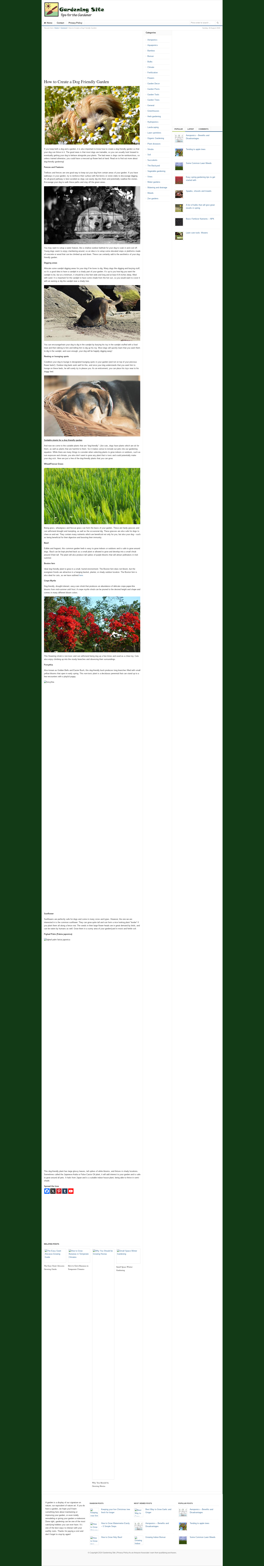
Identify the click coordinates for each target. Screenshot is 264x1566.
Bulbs (149, 62)
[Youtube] (70, 1191)
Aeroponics (152, 40)
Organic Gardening (155, 138)
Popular (178, 129)
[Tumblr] (65, 1191)
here (81, 575)
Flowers (150, 78)
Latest (190, 129)
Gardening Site (109, 1553)
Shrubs (150, 149)
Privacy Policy (75, 23)
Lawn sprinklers (154, 133)
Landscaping (153, 127)
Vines (149, 176)
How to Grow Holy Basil (111, 1537)
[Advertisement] (92, 54)
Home (49, 23)
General (64, 28)
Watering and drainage (157, 187)
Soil (149, 154)
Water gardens (153, 182)
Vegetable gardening (156, 171)
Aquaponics (152, 45)
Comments (203, 129)
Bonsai (150, 56)
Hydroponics (152, 122)
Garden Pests (153, 89)
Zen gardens (152, 198)
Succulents (152, 160)
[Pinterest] (59, 1191)
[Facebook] (47, 1191)
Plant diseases (154, 144)
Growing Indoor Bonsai (155, 1537)
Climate (150, 67)
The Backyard (153, 165)
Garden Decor (153, 83)
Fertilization (152, 72)
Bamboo (151, 51)
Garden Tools (153, 94)
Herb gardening (154, 116)
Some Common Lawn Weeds (202, 1537)
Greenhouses (153, 111)
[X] (53, 1191)
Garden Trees (153, 100)
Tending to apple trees (199, 1523)
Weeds (150, 193)
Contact (60, 23)
